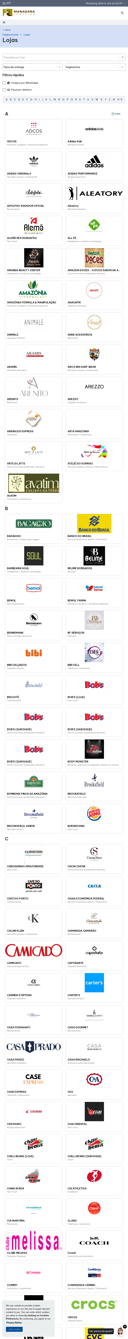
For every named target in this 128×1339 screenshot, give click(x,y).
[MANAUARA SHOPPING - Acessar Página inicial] (18, 13)
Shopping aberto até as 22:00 (106, 3)
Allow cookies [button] (14, 1329)
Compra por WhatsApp (24, 82)
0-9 (119, 99)
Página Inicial (10, 34)
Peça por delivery (19, 90)
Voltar (6, 30)
